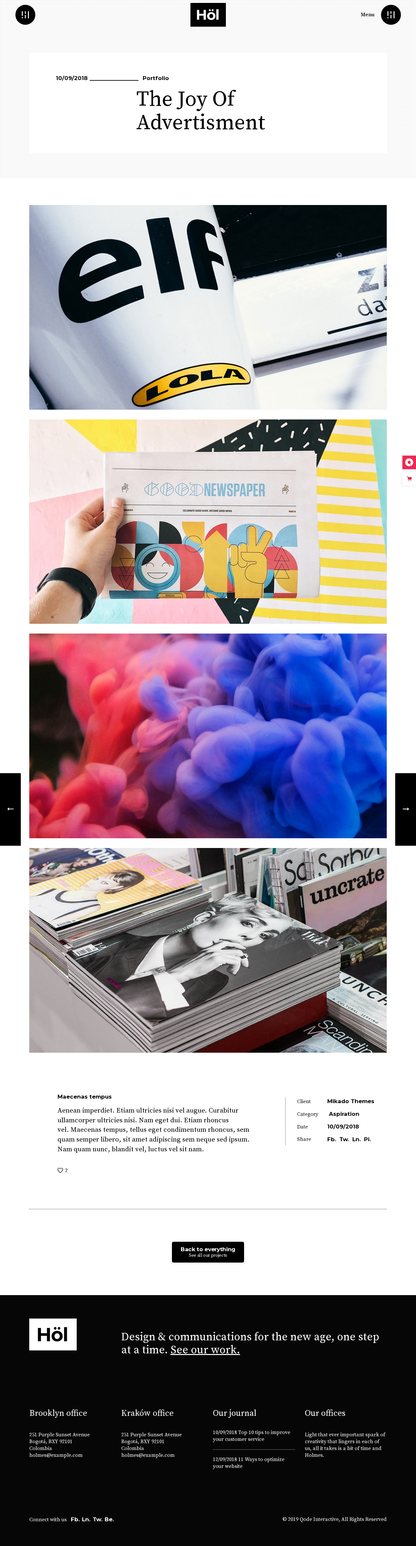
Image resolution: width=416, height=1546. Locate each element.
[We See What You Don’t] (405, 809)
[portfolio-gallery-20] (208, 736)
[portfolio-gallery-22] (208, 307)
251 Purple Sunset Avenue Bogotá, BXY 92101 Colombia (59, 1441)
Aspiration (344, 1114)
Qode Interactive (319, 1519)
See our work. (205, 1350)
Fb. (75, 1519)
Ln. (86, 1519)
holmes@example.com (56, 1455)
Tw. (97, 1519)
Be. (109, 1519)
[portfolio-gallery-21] (208, 950)
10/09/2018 (225, 1432)
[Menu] (390, 14)
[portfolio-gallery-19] (208, 521)
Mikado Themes (350, 1101)
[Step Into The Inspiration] (10, 809)
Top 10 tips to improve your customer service (251, 1436)
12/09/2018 (225, 1459)
